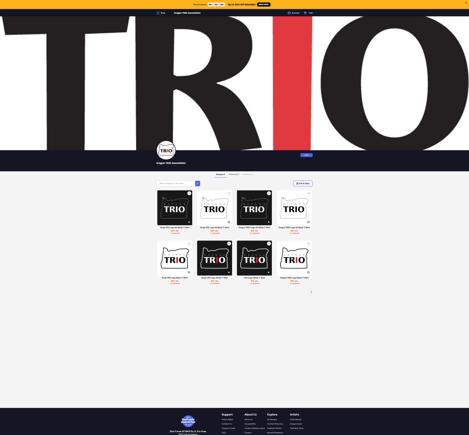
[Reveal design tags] (189, 222)
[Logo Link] (171, 13)
